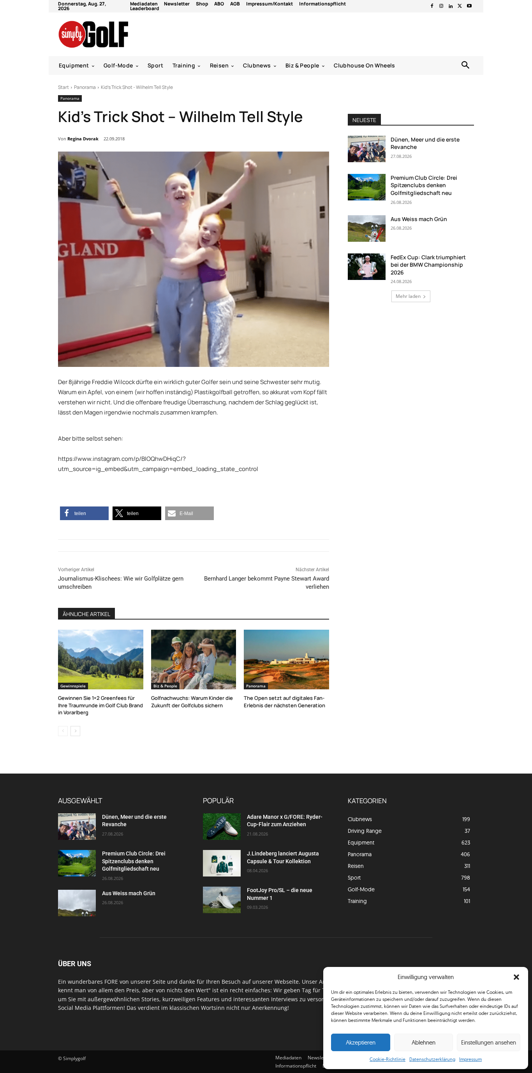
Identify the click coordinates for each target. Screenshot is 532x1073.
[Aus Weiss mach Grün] (367, 228)
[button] (516, 977)
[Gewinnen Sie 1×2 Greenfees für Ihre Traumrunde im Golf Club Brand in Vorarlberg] (100, 659)
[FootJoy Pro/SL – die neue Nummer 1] (222, 900)
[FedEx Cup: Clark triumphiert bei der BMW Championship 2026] (367, 266)
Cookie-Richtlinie (387, 1059)
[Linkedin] (450, 6)
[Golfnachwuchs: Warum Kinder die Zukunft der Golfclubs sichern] (193, 659)
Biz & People (165, 686)
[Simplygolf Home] (114, 34)
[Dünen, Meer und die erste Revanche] (367, 149)
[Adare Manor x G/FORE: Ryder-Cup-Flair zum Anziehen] (222, 826)
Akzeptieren (360, 1042)
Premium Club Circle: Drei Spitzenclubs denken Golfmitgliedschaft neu (424, 185)
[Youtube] (469, 6)
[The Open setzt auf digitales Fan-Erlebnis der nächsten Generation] (286, 659)
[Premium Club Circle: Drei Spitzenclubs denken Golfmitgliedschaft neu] (367, 187)
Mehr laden (408, 296)
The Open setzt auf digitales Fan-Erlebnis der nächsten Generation (284, 701)
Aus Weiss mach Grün (419, 219)
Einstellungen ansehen (488, 1042)
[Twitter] (460, 6)
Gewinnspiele (73, 686)
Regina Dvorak (83, 139)
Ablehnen (423, 1042)
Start (63, 87)
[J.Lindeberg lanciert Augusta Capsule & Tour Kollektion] (222, 863)
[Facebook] (432, 6)
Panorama (85, 87)
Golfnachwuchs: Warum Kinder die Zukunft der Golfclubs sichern (192, 701)
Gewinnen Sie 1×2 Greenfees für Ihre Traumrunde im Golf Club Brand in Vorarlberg (100, 704)
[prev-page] (63, 731)
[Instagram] (441, 6)
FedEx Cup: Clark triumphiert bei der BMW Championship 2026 (428, 264)
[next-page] (75, 731)
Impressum (470, 1059)
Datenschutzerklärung (432, 1059)
